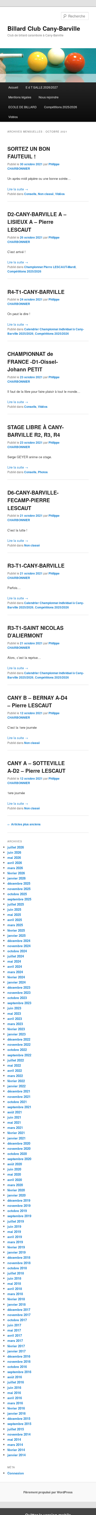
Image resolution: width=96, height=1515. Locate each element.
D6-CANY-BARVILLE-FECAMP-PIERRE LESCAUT (33, 500)
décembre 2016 (18, 1356)
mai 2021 (14, 1122)
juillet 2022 (15, 1060)
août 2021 (14, 1112)
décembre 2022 (18, 1039)
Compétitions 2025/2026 (60, 107)
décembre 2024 (18, 940)
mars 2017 (15, 1340)
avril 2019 (14, 1236)
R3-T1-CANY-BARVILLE (35, 565)
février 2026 (16, 873)
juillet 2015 (15, 1429)
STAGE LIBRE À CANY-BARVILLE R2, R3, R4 (35, 431)
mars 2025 (15, 925)
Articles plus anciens (24, 824)
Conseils (30, 194)
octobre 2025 (17, 894)
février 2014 (16, 1449)
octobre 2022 (17, 1049)
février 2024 (16, 977)
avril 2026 (14, 862)
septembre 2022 (19, 1055)
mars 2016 (15, 1403)
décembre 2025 (18, 883)
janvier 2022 (16, 1086)
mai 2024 (14, 961)
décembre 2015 (18, 1418)
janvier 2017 (16, 1351)
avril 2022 (14, 1070)
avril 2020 (14, 1179)
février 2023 (16, 1029)
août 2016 (14, 1377)
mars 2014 (15, 1444)
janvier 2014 (16, 1455)
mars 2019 (15, 1242)
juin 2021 (14, 1117)
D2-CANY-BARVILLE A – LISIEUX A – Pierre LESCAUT (36, 221)
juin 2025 (14, 909)
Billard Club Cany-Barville (43, 28)
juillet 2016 (15, 1382)
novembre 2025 (19, 888)
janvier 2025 (16, 935)
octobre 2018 (17, 1268)
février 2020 (16, 1190)
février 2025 (16, 930)
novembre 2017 (19, 1314)
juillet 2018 (15, 1273)
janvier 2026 (16, 878)
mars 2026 (15, 867)
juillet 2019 (15, 1221)
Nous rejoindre (49, 97)
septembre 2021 (19, 1107)
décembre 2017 (18, 1309)
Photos (43, 472)
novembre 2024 (19, 945)
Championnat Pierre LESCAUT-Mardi (50, 267)
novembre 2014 (19, 1434)
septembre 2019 (19, 1215)
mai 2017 (14, 1330)
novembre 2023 (19, 992)
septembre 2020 (19, 1158)
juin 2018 (14, 1278)
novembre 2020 (19, 1148)
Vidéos (13, 117)
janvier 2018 (16, 1304)
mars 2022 (15, 1075)
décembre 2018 (18, 1257)
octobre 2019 (17, 1210)
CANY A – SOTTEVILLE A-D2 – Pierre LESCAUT (36, 766)
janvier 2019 (16, 1252)
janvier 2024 (16, 982)
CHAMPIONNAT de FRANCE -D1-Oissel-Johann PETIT (32, 361)
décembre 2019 (18, 1200)
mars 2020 (15, 1184)
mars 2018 (15, 1293)
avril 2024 (14, 966)
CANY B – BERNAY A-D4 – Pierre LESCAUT (37, 701)
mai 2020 (14, 1174)
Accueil (13, 87)
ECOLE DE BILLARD (22, 107)
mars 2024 (15, 972)
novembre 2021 (19, 1096)
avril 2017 (14, 1335)
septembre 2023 (19, 1002)
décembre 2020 (18, 1143)
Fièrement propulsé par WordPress (48, 1492)
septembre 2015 (19, 1423)
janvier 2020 (16, 1195)
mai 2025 (14, 914)
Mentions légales (19, 97)
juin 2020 (14, 1169)
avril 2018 (14, 1288)
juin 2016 (14, 1387)
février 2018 (16, 1299)
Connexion (15, 1473)
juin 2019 (14, 1226)
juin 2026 (14, 852)
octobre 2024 (17, 951)
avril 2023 (14, 1018)
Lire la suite (17, 189)
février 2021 (16, 1132)
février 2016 (16, 1408)
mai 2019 (14, 1231)
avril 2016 (14, 1397)
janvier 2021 (16, 1138)
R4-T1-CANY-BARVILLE (35, 291)
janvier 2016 (16, 1413)
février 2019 (16, 1247)
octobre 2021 (17, 1101)
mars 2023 (15, 1023)
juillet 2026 (15, 847)
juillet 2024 (15, 956)
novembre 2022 (19, 1044)
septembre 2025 (19, 899)
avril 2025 (14, 919)
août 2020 (14, 1164)
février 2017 (16, 1346)
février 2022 (16, 1080)
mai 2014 (14, 1439)
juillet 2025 (15, 904)
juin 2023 (14, 1008)
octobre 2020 (17, 1153)
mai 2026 (14, 857)
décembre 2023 (18, 987)
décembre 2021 (18, 1091)
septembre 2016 (19, 1371)
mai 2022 (14, 1065)
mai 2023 (14, 1013)
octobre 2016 (17, 1366)
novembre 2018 (19, 1262)
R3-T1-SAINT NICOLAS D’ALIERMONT (35, 631)
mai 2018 (14, 1283)
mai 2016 (14, 1392)
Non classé (46, 194)
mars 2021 (15, 1127)
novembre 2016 (19, 1361)
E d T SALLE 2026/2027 (42, 87)
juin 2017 (14, 1325)
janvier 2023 (16, 1034)
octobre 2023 (17, 997)
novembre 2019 (19, 1205)
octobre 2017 (17, 1320)
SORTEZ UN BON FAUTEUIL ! (28, 152)
